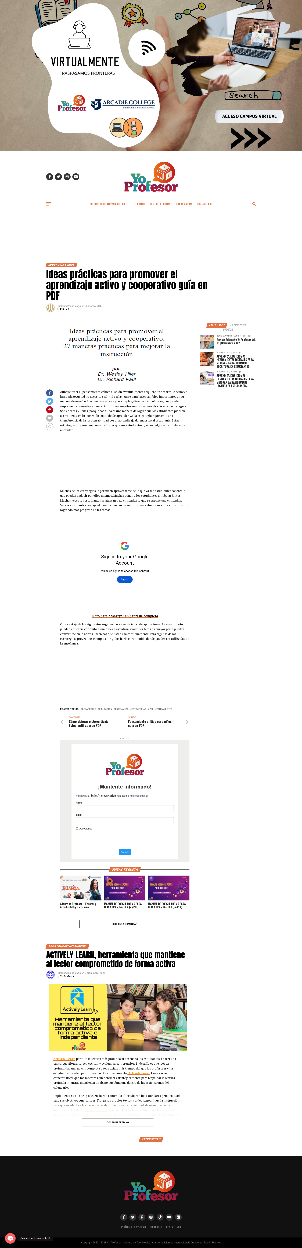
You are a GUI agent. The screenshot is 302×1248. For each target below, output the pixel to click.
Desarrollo (89, 709)
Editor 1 (64, 309)
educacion (105, 709)
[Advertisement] (151, 236)
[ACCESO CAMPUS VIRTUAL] (151, 150)
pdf (151, 709)
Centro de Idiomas (160, 204)
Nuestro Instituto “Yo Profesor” (108, 204)
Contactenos (204, 204)
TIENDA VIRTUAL (184, 204)
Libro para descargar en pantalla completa (125, 616)
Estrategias (139, 709)
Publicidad (156, 1227)
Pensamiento (164, 709)
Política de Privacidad (133, 1227)
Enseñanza (121, 709)
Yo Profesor (67, 976)
